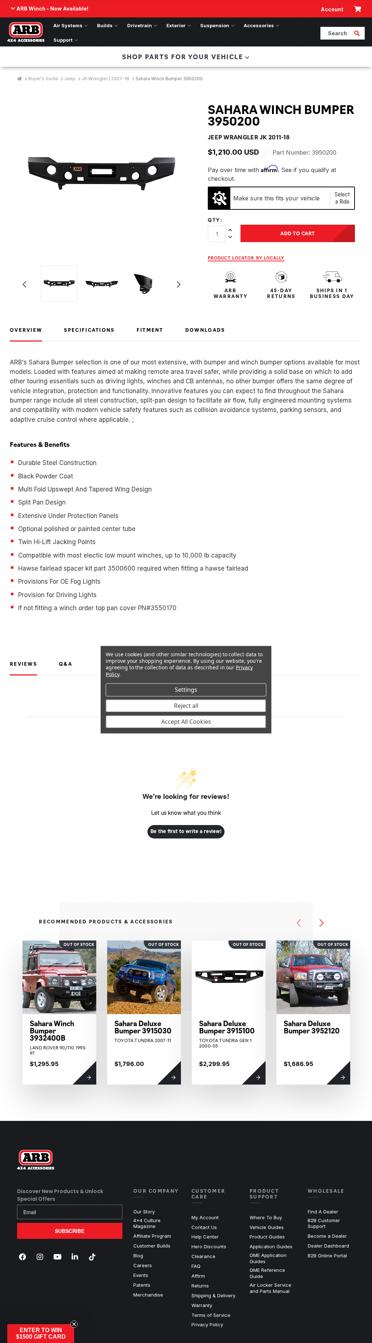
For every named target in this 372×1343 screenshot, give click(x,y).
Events (140, 1275)
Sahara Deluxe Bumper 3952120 (312, 1027)
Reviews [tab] (23, 663)
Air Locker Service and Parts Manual (273, 1288)
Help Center (205, 1237)
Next (178, 284)
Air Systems (67, 25)
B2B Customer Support (331, 1223)
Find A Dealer (323, 1212)
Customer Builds (151, 1246)
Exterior (176, 25)
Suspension (214, 25)
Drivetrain (139, 25)
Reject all (186, 706)
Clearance (203, 1256)
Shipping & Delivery (213, 1295)
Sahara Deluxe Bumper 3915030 (142, 1027)
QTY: (215, 220)
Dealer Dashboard (328, 1246)
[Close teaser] (74, 1324)
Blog (138, 1255)
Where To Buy (266, 1217)
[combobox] (336, 33)
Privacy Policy (207, 1324)
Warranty (201, 1305)
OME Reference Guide (273, 1273)
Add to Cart (297, 233)
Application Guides (271, 1246)
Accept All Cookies (186, 722)
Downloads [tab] (205, 329)
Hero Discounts (208, 1246)
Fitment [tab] (150, 329)
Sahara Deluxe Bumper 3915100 (227, 1027)
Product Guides (267, 1237)
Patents (141, 1285)
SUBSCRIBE (69, 1230)
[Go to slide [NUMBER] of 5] (298, 922)
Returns (200, 1286)
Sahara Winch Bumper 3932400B (52, 1030)
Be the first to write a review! (186, 831)
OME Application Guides (273, 1258)
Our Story (144, 1212)
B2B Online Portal (327, 1255)
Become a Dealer (327, 1236)
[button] (40, 1333)
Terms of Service (210, 1315)
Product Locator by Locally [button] (246, 258)
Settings (186, 690)
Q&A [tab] (65, 663)
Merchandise (148, 1295)
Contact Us (204, 1227)
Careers (142, 1265)
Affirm (198, 1276)
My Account (205, 1217)
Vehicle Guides (267, 1227)
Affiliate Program (152, 1236)
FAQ (196, 1266)
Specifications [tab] (89, 329)
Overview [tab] (26, 329)
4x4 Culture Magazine (147, 1223)
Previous (24, 284)
